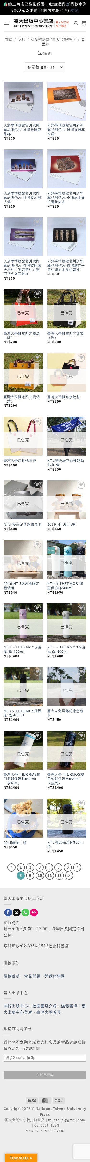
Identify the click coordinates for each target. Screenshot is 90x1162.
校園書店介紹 (44, 1006)
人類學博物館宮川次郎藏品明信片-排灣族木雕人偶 (22, 197)
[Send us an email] (17, 913)
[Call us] (25, 913)
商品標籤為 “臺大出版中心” (53, 40)
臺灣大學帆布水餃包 (63, 397)
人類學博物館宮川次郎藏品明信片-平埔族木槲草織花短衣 (66, 197)
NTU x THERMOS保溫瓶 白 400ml (66, 649)
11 (50, 875)
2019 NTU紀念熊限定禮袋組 (21, 586)
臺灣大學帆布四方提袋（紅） (22, 336)
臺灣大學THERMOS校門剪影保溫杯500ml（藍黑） (65, 779)
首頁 (8, 40)
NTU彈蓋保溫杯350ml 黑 (65, 845)
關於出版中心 (16, 1006)
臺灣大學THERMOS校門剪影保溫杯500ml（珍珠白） (22, 779)
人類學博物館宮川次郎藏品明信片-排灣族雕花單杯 (22, 130)
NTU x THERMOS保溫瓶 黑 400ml (23, 713)
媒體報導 (69, 1006)
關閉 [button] (74, 10)
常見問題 (32, 976)
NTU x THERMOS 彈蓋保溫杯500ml (65, 586)
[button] (7, 23)
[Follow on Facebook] (8, 913)
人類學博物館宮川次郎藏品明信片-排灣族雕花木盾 (66, 130)
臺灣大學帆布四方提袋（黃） (22, 399)
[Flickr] (34, 913)
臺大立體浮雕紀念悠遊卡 (65, 713)
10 (40, 875)
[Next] (69, 876)
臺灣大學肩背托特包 (20, 460)
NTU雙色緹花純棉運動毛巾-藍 (65, 463)
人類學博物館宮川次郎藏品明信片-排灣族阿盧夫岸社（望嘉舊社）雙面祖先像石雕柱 (22, 267)
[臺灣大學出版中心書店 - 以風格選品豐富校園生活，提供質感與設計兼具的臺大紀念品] (41, 23)
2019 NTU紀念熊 (61, 524)
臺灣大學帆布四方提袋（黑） (65, 336)
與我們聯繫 (55, 976)
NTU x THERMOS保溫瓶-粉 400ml (23, 649)
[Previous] (11, 867)
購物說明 (12, 976)
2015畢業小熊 (15, 842)
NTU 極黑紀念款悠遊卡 (23, 524)
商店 (21, 40)
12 (59, 875)
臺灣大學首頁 (48, 1012)
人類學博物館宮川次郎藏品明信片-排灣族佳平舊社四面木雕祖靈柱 (66, 265)
